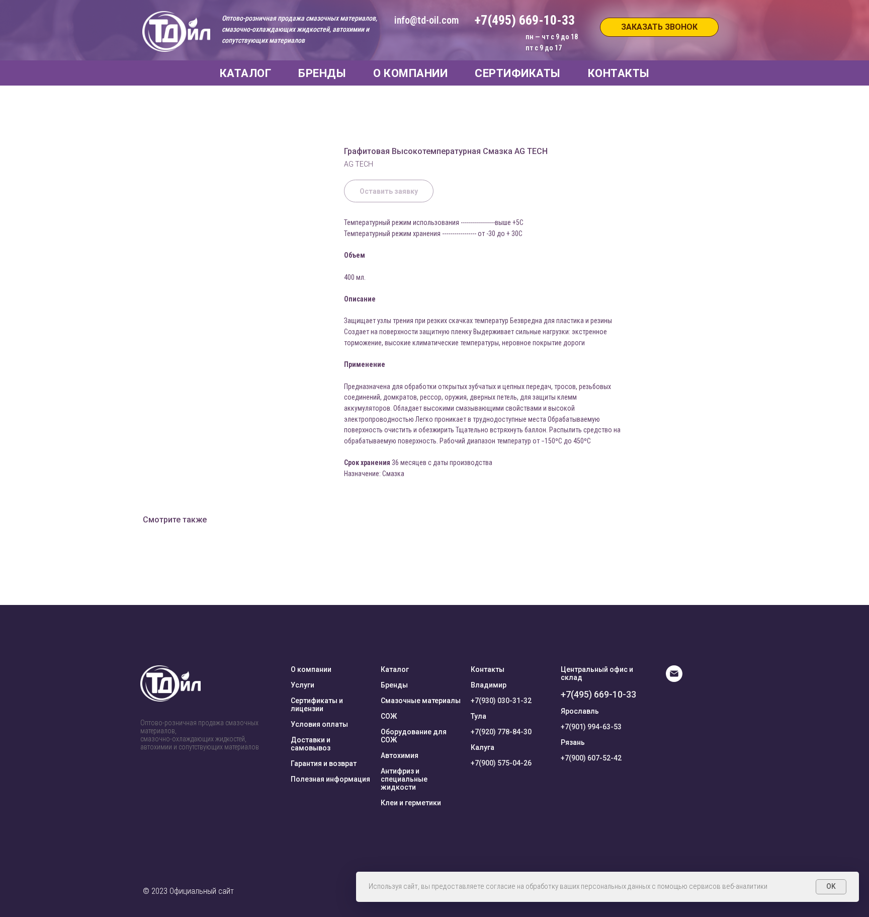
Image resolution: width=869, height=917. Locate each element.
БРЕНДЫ (322, 73)
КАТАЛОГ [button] (246, 73)
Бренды (394, 685)
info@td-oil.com (426, 20)
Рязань (573, 742)
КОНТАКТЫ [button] (619, 73)
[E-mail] (674, 679)
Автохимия (399, 755)
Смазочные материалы (421, 701)
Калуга (482, 747)
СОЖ (389, 716)
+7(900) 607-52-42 (591, 758)
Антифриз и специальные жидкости (404, 779)
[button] (659, 27)
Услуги (302, 685)
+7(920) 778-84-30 (501, 732)
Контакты (487, 669)
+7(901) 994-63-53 (591, 727)
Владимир (488, 685)
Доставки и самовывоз (310, 744)
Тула (478, 716)
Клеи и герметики (411, 803)
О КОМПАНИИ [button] (410, 73)
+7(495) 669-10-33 (598, 694)
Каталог (395, 669)
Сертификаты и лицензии (317, 705)
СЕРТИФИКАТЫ (518, 73)
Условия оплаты (319, 724)
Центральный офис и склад (597, 673)
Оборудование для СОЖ (414, 736)
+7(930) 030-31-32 (501, 701)
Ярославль (580, 711)
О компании (311, 669)
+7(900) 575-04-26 (501, 763)
